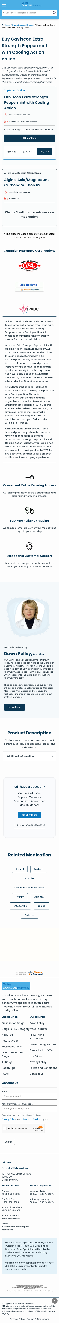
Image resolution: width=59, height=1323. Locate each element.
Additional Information (20, 756)
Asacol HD (29, 878)
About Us (7, 1035)
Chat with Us (29, 815)
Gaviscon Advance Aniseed (29, 887)
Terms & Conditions (38, 1319)
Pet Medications (12, 1046)
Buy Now (45, 151)
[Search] (54, 13)
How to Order (10, 1040)
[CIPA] (29, 266)
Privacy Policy (38, 1062)
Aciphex (39, 896)
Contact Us (36, 1074)
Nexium (20, 896)
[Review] (29, 287)
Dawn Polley (37, 1023)
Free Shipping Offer (41, 1050)
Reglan (42, 906)
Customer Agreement (43, 1044)
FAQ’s (5, 1074)
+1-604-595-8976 (11, 1218)
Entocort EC (20, 906)
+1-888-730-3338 (11, 1194)
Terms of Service (31, 1119)
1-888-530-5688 (10, 1202)
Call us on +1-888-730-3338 (29, 825)
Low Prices (36, 1056)
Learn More (16, 707)
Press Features (38, 1029)
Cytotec (29, 915)
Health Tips (8, 1068)
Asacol (20, 869)
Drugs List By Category (16, 1029)
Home (7, 25)
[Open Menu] (4, 4)
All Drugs (7, 1062)
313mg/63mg (30, 138)
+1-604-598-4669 (11, 1210)
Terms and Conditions (43, 1068)
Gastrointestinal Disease (23, 25)
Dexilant (38, 869)
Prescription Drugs (13, 1023)
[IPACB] (29, 309)
